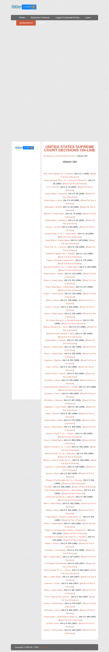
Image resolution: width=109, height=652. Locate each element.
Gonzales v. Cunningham (55, 550)
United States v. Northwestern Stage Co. (61, 617)
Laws (88, 17)
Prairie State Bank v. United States (60, 287)
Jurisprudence (26, 23)
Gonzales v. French (52, 393)
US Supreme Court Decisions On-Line (59, 156)
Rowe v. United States (53, 523)
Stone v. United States (53, 427)
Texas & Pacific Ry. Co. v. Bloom (57, 570)
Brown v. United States (53, 280)
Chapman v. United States (55, 467)
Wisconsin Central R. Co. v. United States (60, 267)
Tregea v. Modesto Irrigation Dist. (60, 260)
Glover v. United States (53, 353)
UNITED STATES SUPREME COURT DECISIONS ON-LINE (69, 148)
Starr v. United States (52, 557)
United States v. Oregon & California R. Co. (64, 517)
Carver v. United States (53, 630)
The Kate (48, 487)
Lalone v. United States (53, 313)
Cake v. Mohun (52, 367)
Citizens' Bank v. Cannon (55, 373)
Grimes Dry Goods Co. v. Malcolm (60, 497)
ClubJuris (43, 647)
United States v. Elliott (53, 420)
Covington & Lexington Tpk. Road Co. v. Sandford (66, 537)
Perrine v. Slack (52, 473)
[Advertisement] (54, 45)
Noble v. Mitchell (52, 413)
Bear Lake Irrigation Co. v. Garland (58, 174)
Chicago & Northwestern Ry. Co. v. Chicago (63, 480)
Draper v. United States (53, 293)
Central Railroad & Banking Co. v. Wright (61, 387)
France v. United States (53, 603)
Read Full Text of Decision (75, 184)
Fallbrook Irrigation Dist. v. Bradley (60, 254)
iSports (42, 23)
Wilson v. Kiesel (52, 300)
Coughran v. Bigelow (52, 360)
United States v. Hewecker (56, 194)
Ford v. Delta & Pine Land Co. (57, 597)
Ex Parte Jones (52, 623)
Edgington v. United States (55, 407)
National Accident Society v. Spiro (60, 333)
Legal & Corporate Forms (67, 17)
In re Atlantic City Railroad (55, 563)
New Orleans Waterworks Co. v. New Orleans (64, 490)
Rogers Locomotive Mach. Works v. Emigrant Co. (65, 530)
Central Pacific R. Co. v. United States (60, 234)
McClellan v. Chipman (53, 400)
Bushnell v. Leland (52, 610)
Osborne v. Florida (52, 583)
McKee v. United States (53, 347)
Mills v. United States (52, 577)
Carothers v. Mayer (52, 380)
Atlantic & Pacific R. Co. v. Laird (57, 447)
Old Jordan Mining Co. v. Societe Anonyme (64, 320)
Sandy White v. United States (57, 240)
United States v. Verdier (53, 273)
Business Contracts (40, 17)
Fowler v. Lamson (52, 307)
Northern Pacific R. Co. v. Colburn (60, 433)
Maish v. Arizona (52, 543)
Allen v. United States (52, 503)
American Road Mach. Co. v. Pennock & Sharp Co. (65, 180)
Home (22, 17)
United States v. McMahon (56, 220)
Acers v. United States (53, 440)
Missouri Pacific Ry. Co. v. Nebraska (60, 453)
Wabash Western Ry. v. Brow (55, 327)
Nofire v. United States (53, 590)
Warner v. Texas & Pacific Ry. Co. (57, 460)
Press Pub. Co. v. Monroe (55, 247)
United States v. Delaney (55, 340)
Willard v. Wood (52, 510)
